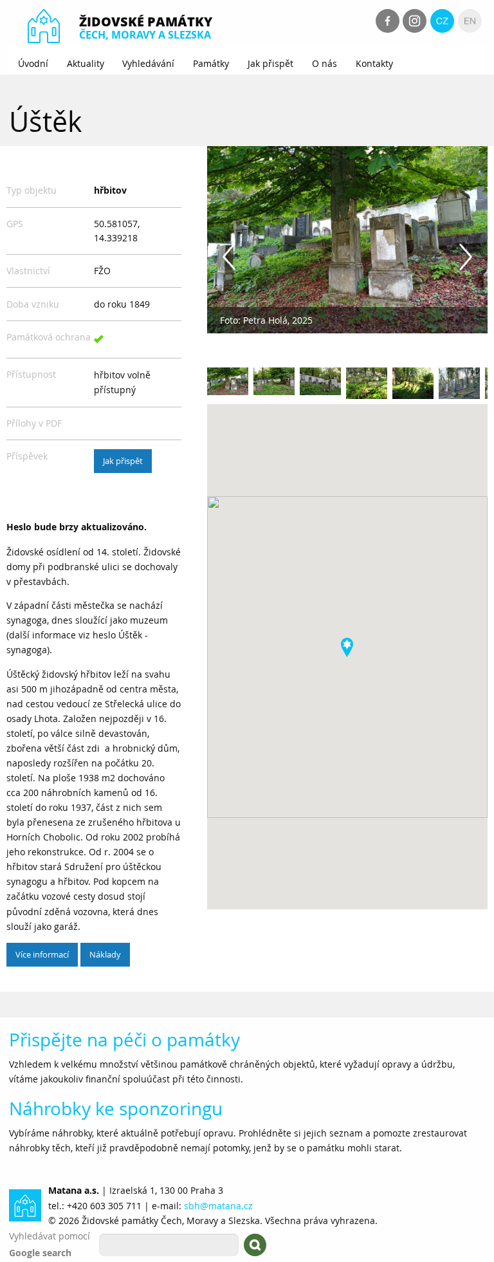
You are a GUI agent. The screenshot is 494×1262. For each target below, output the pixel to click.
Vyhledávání (148, 63)
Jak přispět (270, 63)
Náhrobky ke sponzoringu (116, 1108)
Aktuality (85, 63)
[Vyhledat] (255, 1245)
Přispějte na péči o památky (124, 1040)
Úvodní (33, 63)
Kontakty (374, 63)
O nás (324, 63)
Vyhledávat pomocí (49, 1236)
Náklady (105, 954)
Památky (211, 63)
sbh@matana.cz (218, 1206)
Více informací (42, 954)
